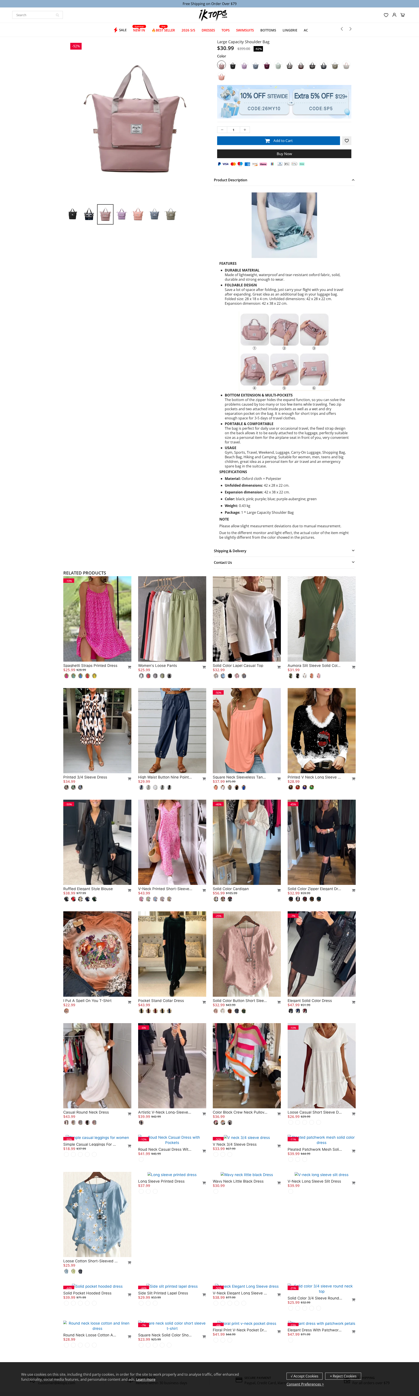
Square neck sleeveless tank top (240, 777)
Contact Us (223, 562)
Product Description (230, 180)
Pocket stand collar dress (161, 1000)
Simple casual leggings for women (90, 1224)
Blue (255, 65)
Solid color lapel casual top (238, 665)
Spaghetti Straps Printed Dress (90, 665)
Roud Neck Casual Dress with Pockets (165, 1144)
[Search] (57, 15)
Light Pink (221, 76)
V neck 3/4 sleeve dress (235, 1144)
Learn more (145, 1379)
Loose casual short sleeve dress (315, 1112)
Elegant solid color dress (310, 1000)
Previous (53, 218)
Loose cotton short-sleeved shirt (90, 1335)
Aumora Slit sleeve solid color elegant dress (315, 665)
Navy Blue (323, 65)
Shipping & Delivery (230, 550)
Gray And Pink (346, 65)
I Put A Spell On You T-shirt (87, 1000)
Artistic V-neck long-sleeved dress (165, 1112)
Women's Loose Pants (157, 665)
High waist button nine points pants (165, 777)
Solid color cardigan (231, 889)
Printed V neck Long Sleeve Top (315, 777)
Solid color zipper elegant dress (315, 889)
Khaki (289, 65)
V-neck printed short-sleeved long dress (165, 889)
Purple (244, 65)
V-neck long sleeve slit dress (314, 1256)
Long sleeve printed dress (161, 1256)
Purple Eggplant (267, 65)
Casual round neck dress (86, 1112)
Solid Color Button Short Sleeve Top (240, 1000)
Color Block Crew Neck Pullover (240, 1112)
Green (278, 65)
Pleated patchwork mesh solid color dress (315, 1144)
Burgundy (301, 65)
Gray (335, 65)
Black (232, 65)
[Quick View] (127, 667)
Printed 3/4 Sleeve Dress (85, 777)
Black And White (312, 65)
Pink (221, 65)
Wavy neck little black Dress (238, 1256)
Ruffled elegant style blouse (88, 889)
